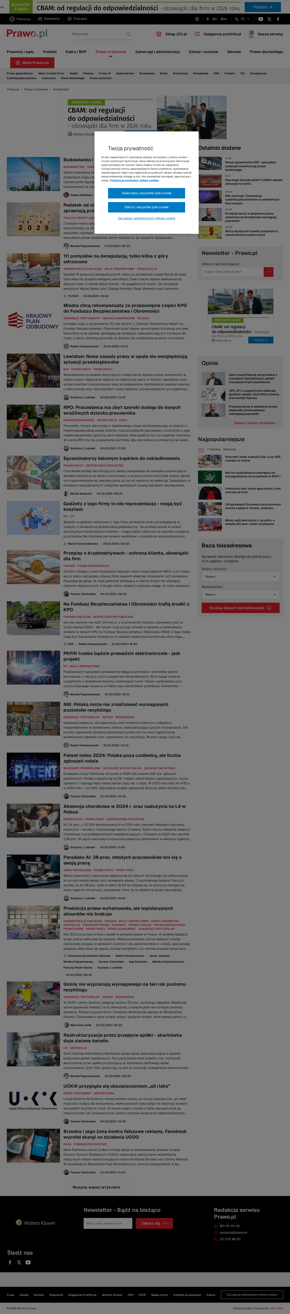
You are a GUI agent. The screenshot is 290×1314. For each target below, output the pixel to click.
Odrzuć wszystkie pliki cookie (147, 207)
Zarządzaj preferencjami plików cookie (146, 218)
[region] (146, 182)
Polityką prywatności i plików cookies (134, 180)
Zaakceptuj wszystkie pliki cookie (147, 193)
